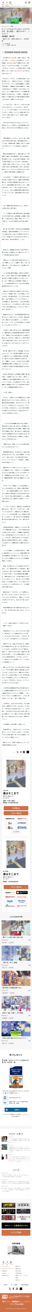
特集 (17, 1277)
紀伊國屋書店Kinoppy (22, 901)
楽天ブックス (22, 819)
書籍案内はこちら (16, 1225)
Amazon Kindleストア (10, 892)
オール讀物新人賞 (12, 60)
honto (10, 901)
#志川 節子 (4, 942)
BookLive (22, 897)
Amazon (10, 819)
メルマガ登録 (16, 1232)
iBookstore (22, 892)
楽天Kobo (10, 897)
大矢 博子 (5, 36)
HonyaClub (22, 827)
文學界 (5, 1285)
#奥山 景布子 (5, 993)
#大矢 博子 (11, 942)
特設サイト (18, 1280)
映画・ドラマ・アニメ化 (21, 1275)
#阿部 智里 (4, 1018)
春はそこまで (9, 52)
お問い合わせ (5, 1275)
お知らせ (4, 1273)
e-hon (10, 827)
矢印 (28, 1194)
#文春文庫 (7, 43)
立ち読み (15, 808)
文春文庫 (16, 71)
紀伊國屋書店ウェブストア (22, 823)
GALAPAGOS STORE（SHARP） (22, 906)
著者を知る (18, 1268)
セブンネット (10, 823)
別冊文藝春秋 (25, 1285)
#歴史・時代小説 (11, 45)
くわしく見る (15, 813)
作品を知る (18, 1271)
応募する (12, 1110)
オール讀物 (14, 1285)
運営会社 (4, 1271)
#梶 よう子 (4, 967)
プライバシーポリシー (7, 1268)
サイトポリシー (6, 1266)
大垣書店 (16, 832)
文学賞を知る (19, 1273)
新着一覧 (18, 1266)
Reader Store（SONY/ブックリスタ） (10, 906)
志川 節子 (17, 52)
